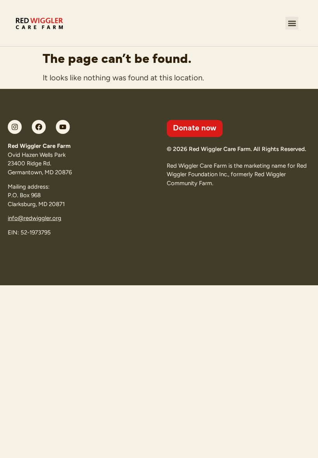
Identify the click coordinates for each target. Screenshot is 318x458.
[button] (291, 23)
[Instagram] (15, 127)
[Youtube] (63, 127)
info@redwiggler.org (34, 218)
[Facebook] (39, 127)
